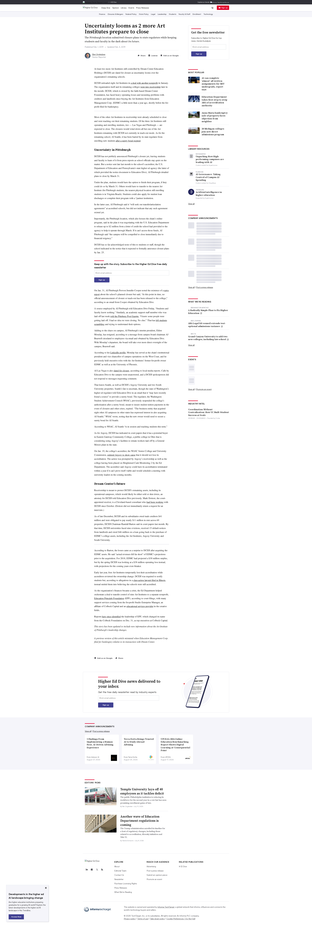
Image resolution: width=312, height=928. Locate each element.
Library (124, 8)
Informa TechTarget (166, 907)
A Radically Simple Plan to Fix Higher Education (208, 312)
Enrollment (197, 14)
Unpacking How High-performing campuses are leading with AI (210, 159)
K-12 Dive (113, 2)
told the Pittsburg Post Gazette (124, 316)
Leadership (162, 14)
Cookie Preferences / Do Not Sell (180, 918)
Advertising (151, 866)
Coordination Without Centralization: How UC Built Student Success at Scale (208, 412)
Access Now (16, 917)
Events (131, 8)
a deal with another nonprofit (144, 82)
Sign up (224, 8)
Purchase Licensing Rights (125, 883)
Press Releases (142, 8)
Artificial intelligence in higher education (209, 193)
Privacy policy (130, 918)
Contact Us (119, 875)
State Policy (144, 14)
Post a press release (204, 287)
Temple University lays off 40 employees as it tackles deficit (142, 791)
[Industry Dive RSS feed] (102, 869)
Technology (208, 14)
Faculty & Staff (184, 14)
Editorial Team (120, 870)
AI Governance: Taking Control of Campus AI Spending (208, 177)
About (117, 866)
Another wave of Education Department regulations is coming (139, 820)
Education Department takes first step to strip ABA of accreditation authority (214, 101)
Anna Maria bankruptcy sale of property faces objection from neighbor (215, 117)
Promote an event (204, 389)
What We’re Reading (123, 892)
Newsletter (118, 879)
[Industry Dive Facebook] (91, 869)
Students (172, 14)
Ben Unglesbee (98, 54)
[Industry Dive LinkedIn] (86, 869)
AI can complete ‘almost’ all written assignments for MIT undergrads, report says (213, 84)
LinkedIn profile (118, 352)
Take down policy (157, 918)
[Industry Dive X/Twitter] (96, 869)
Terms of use (142, 918)
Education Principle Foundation (109, 598)
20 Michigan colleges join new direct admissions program (213, 131)
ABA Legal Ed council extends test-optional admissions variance (207, 325)
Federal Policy (131, 14)
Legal (153, 14)
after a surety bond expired (128, 140)
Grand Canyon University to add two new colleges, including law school (207, 338)
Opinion (115, 8)
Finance (102, 14)
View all (191, 204)
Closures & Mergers (115, 14)
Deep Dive (106, 8)
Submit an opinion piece (157, 875)
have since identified (111, 616)
